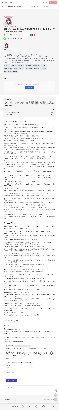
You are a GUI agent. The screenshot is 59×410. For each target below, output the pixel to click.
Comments (13, 35)
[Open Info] (17, 26)
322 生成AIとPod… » (49, 399)
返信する (7, 341)
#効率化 (44, 65)
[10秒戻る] (22, 406)
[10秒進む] (36, 406)
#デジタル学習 (8, 68)
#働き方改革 (29, 68)
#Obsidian (7, 65)
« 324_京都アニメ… (9, 399)
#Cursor (14, 65)
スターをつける (8, 320)
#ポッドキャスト (19, 68)
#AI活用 (36, 68)
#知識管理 (43, 68)
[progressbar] (29, 403)
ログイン (45, 2)
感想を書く (30, 87)
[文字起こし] (16, 26)
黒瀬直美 (6, 49)
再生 (7, 38)
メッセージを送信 (17, 38)
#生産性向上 (36, 65)
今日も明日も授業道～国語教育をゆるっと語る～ (15, 7)
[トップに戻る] (55, 395)
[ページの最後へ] (55, 399)
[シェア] (19, 35)
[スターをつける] (5, 35)
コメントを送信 (11, 380)
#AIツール (21, 65)
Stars (8, 35)
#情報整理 (28, 65)
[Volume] (17, 407)
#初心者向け (7, 71)
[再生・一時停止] (29, 406)
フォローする (25, 35)
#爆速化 (15, 71)
